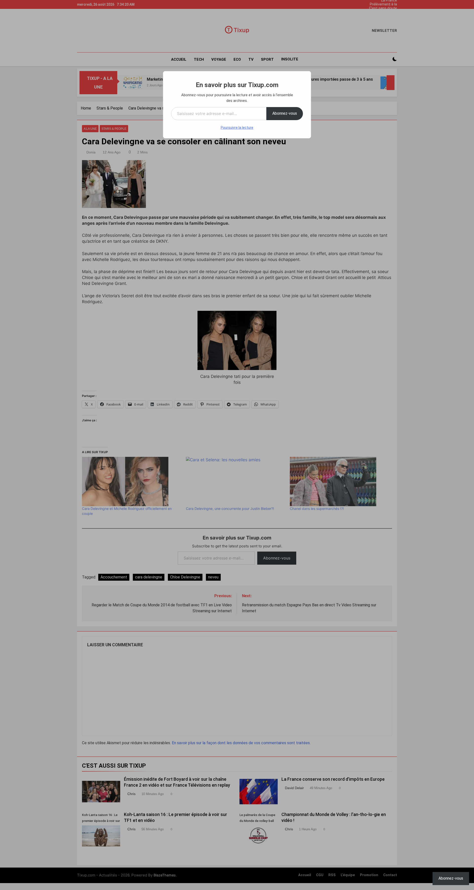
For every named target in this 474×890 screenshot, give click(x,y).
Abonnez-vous (284, 113)
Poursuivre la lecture (237, 128)
